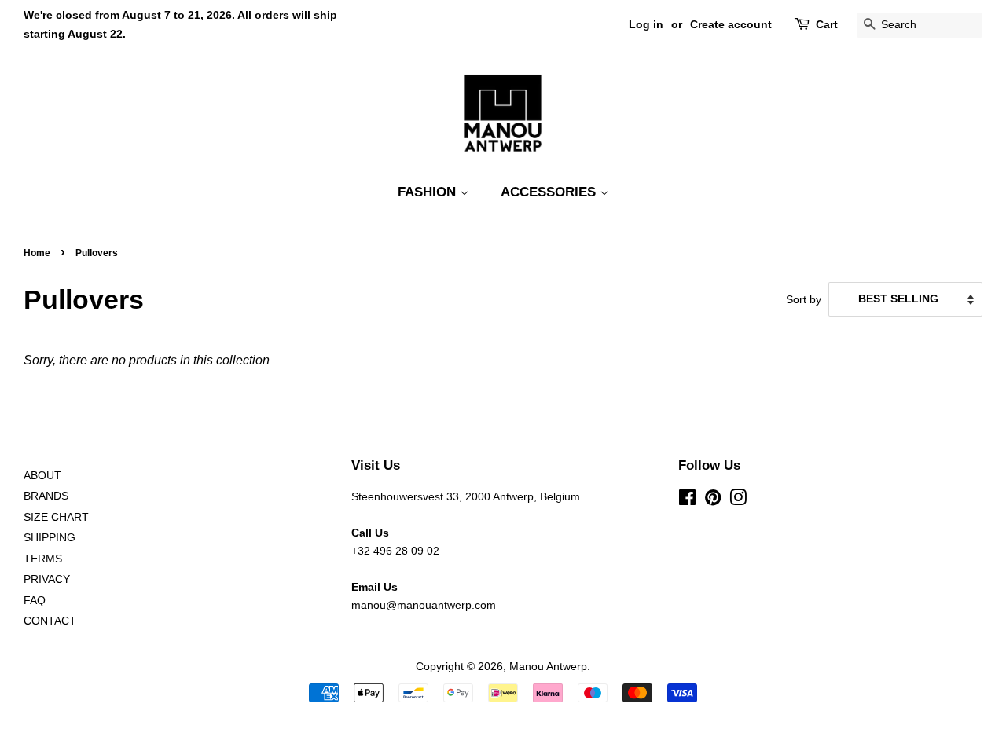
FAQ (35, 600)
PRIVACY (47, 579)
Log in (646, 24)
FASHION (429, 192)
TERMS (43, 559)
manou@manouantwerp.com (423, 605)
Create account (731, 24)
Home (37, 252)
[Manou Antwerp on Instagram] (738, 501)
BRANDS (46, 496)
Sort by (803, 299)
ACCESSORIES (550, 192)
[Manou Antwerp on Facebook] (687, 501)
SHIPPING (49, 538)
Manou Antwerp (548, 666)
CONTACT (50, 621)
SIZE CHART (56, 517)
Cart (827, 24)
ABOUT (42, 476)
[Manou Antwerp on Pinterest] (712, 501)
